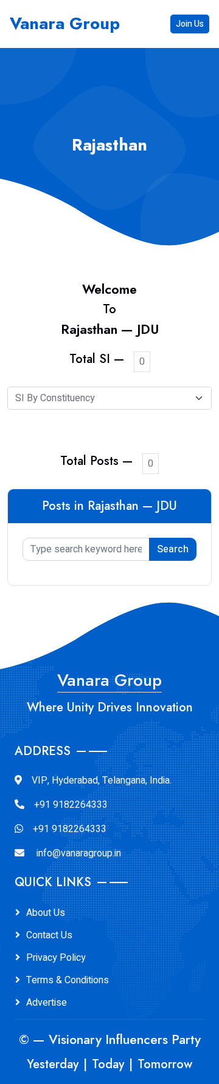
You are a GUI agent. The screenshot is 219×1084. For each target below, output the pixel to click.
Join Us (190, 24)
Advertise (46, 1002)
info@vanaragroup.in (78, 853)
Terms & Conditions (67, 980)
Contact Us (49, 935)
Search (173, 549)
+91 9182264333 (71, 805)
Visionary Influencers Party (125, 1039)
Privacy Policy (56, 957)
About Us (45, 913)
